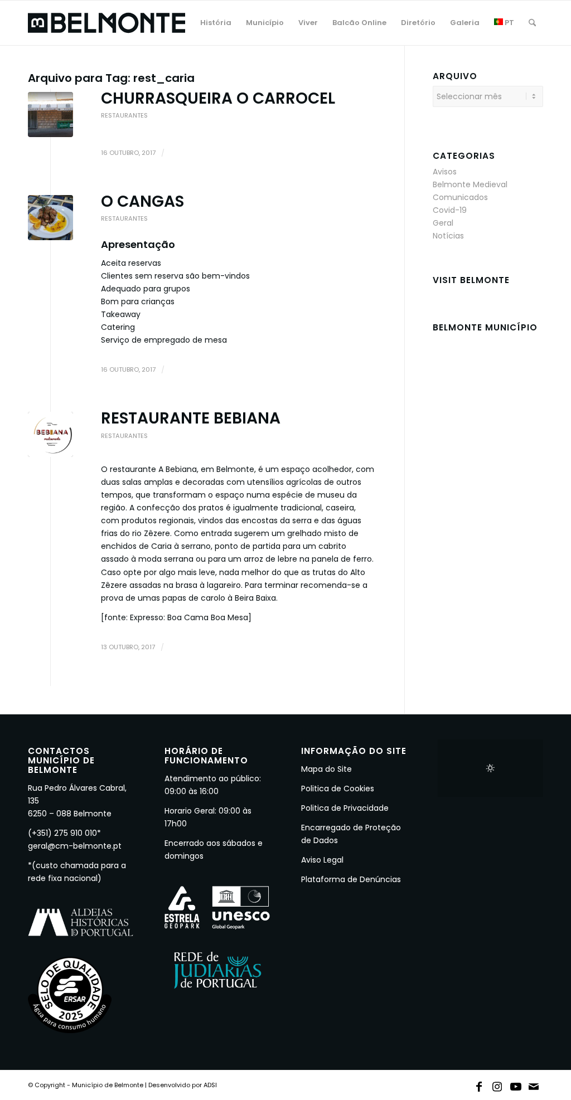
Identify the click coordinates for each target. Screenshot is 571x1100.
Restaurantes (124, 115)
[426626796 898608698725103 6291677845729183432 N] (50, 434)
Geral (443, 222)
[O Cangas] (50, 217)
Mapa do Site (326, 769)
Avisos (445, 171)
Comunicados (460, 197)
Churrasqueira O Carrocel (218, 98)
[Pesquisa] (532, 23)
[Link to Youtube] (515, 1084)
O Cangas (142, 201)
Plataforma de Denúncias (351, 879)
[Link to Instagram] (497, 1084)
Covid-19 (450, 210)
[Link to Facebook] (479, 1084)
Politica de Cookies (337, 788)
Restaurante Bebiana (190, 418)
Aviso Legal (322, 859)
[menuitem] (216, 23)
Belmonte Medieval (470, 184)
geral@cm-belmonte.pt (75, 845)
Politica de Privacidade (345, 808)
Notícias (448, 235)
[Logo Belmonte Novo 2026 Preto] (106, 23)
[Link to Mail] (534, 1084)
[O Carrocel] (50, 114)
